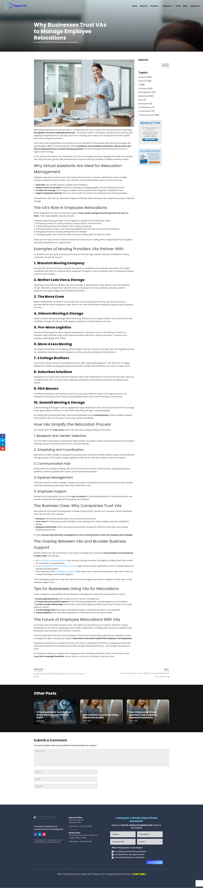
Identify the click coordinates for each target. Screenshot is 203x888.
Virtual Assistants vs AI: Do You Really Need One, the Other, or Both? (53, 715)
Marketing (142, 96)
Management (144, 92)
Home (134, 6)
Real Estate (59, 42)
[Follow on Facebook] (35, 834)
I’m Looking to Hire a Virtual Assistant (130, 851)
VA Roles (154, 6)
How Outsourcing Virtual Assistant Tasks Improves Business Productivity (143, 715)
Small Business (145, 107)
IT (139, 84)
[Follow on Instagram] (44, 834)
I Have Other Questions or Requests (129, 857)
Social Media (144, 111)
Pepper (39, 42)
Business (142, 77)
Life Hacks (142, 88)
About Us (144, 6)
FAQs (178, 6)
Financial (142, 81)
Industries (167, 6)
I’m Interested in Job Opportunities (129, 854)
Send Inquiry (154, 862)
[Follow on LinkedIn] (39, 834)
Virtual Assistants (71, 42)
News (140, 100)
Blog (185, 6)
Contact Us (195, 6)
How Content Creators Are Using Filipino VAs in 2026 (100, 716)
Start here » (139, 874)
